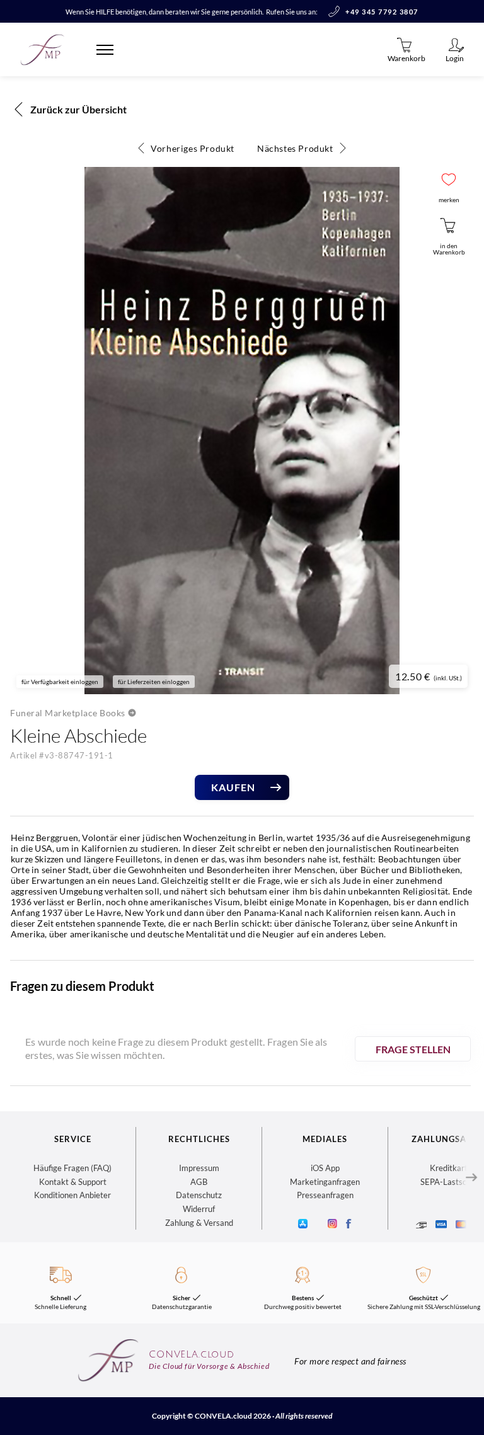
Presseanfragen (325, 1195)
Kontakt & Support (73, 1182)
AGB (198, 1182)
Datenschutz (199, 1195)
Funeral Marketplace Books (67, 712)
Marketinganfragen (325, 1182)
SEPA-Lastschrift (450, 1182)
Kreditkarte (451, 1168)
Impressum (199, 1168)
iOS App (325, 1168)
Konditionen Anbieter (72, 1195)
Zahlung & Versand (199, 1223)
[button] (449, 179)
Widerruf (199, 1209)
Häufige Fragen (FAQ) (72, 1168)
